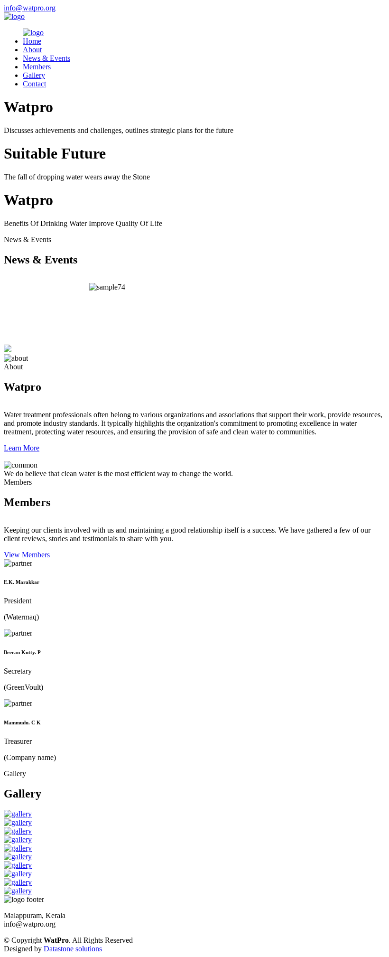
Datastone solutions (73, 949)
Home (32, 41)
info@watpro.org (30, 8)
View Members (27, 555)
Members (37, 67)
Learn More (21, 448)
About (32, 50)
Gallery (34, 75)
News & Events (46, 58)
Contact (34, 84)
